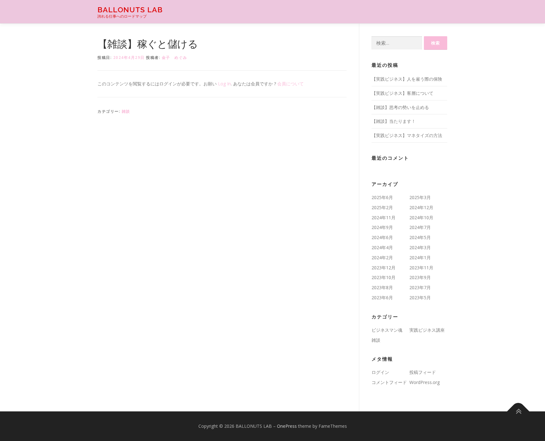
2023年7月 (420, 287)
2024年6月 (382, 237)
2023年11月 (421, 268)
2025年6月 (382, 197)
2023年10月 (384, 277)
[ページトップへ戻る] (518, 411)
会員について (290, 84)
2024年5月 (420, 237)
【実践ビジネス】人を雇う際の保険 (407, 79)
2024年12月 (421, 207)
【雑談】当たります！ (394, 121)
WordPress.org (424, 382)
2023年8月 (382, 287)
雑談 (126, 111)
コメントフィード (389, 382)
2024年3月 (420, 247)
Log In (224, 84)
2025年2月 (382, 207)
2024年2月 (382, 258)
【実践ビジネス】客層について (402, 93)
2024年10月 (421, 217)
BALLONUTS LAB (130, 9)
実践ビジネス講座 (427, 330)
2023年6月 (382, 298)
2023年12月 (384, 268)
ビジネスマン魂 (387, 330)
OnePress (287, 426)
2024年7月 (420, 227)
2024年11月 (384, 217)
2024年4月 (382, 247)
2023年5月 (420, 298)
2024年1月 (420, 258)
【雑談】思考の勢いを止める (400, 107)
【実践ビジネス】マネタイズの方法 (407, 135)
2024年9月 (382, 227)
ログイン (380, 372)
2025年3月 (420, 197)
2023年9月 (420, 277)
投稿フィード (422, 372)
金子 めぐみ (174, 57)
